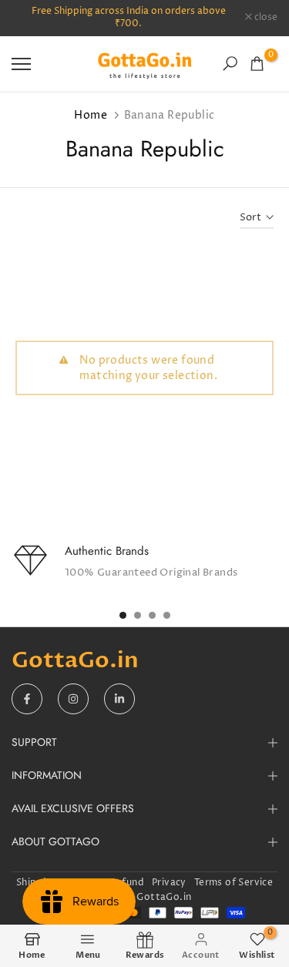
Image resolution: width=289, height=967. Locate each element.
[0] (257, 63)
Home (90, 115)
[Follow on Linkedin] (119, 698)
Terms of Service (233, 882)
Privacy (169, 882)
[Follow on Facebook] (27, 698)
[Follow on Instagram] (73, 698)
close (264, 17)
